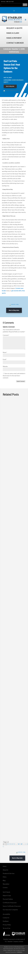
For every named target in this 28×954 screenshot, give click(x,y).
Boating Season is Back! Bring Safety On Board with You (13, 717)
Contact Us (6, 918)
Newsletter (6, 884)
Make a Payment (14, 38)
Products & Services (8, 873)
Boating (14, 722)
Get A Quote (6, 892)
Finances (15, 677)
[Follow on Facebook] (18, 2)
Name (5, 352)
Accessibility (6, 914)
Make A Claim (7, 895)
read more (20, 430)
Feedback (6, 921)
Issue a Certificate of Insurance (12, 906)
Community (7, 591)
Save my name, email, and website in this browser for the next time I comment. (14, 376)
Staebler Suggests (13, 494)
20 (21, 844)
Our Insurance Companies (10, 909)
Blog (4, 880)
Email (5, 359)
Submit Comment (21, 381)
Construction (16, 633)
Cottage (14, 410)
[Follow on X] (21, 2)
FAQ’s (4, 877)
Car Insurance (16, 541)
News (21, 541)
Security (17, 591)
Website (5, 366)
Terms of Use (6, 928)
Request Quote (1, 943)
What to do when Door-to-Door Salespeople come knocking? (13, 672)
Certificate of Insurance (10, 902)
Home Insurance (17, 80)
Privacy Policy (7, 925)
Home (4, 866)
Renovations (13, 453)
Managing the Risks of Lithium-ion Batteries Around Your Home (13, 629)
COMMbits (19, 952)
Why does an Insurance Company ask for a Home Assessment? (13, 447)
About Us (5, 870)
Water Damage (14, 411)
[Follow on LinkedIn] (23, 2)
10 (18, 844)
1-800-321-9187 (10, 1)
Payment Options (8, 899)
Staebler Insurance (15, 766)
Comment (6, 335)
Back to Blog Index (10, 86)
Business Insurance (17, 590)
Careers (5, 887)
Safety (6, 82)
